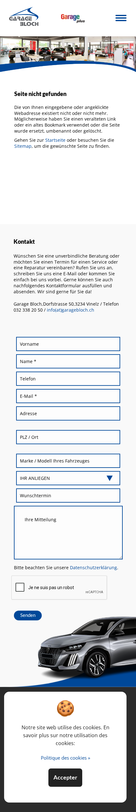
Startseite (55, 140)
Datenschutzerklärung (93, 567)
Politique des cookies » (65, 758)
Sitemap (23, 146)
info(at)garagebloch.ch (70, 310)
